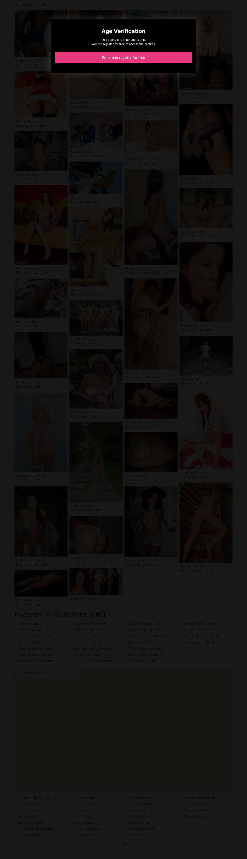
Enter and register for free (123, 58)
